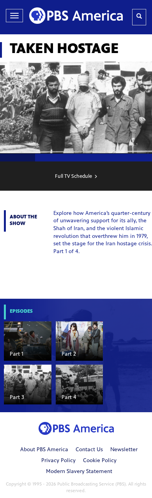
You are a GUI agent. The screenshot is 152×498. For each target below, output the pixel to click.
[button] (27, 341)
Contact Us (89, 450)
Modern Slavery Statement (79, 472)
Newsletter (124, 450)
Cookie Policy (100, 461)
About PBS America (44, 450)
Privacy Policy (58, 461)
